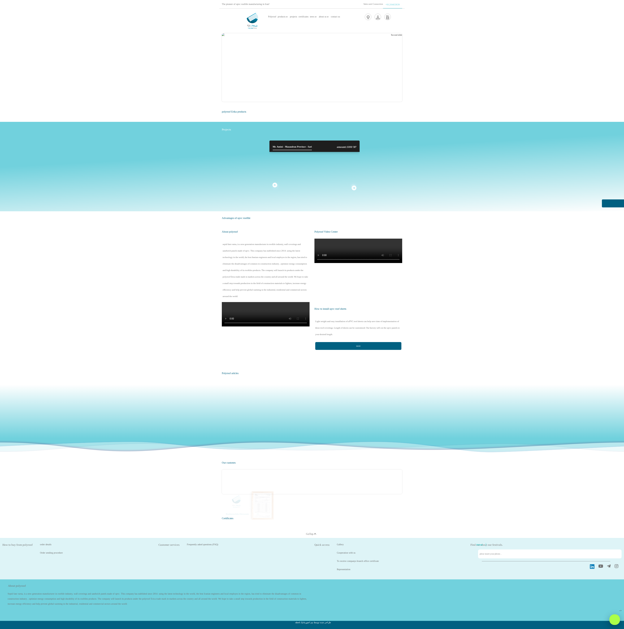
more (358, 346)
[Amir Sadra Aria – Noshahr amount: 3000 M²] (229, 150)
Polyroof (272, 16)
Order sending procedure (51, 553)
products (282, 16)
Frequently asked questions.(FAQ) (202, 544)
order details (45, 544)
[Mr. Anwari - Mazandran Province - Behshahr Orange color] (399, 150)
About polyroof (230, 231)
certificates (303, 16)
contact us (335, 16)
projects (293, 16)
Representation (343, 569)
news (312, 16)
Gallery (340, 544)
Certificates (227, 518)
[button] (388, 69)
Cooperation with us (346, 553)
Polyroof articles (230, 373)
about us (323, 16)
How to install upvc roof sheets (330, 308)
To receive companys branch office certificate (358, 561)
